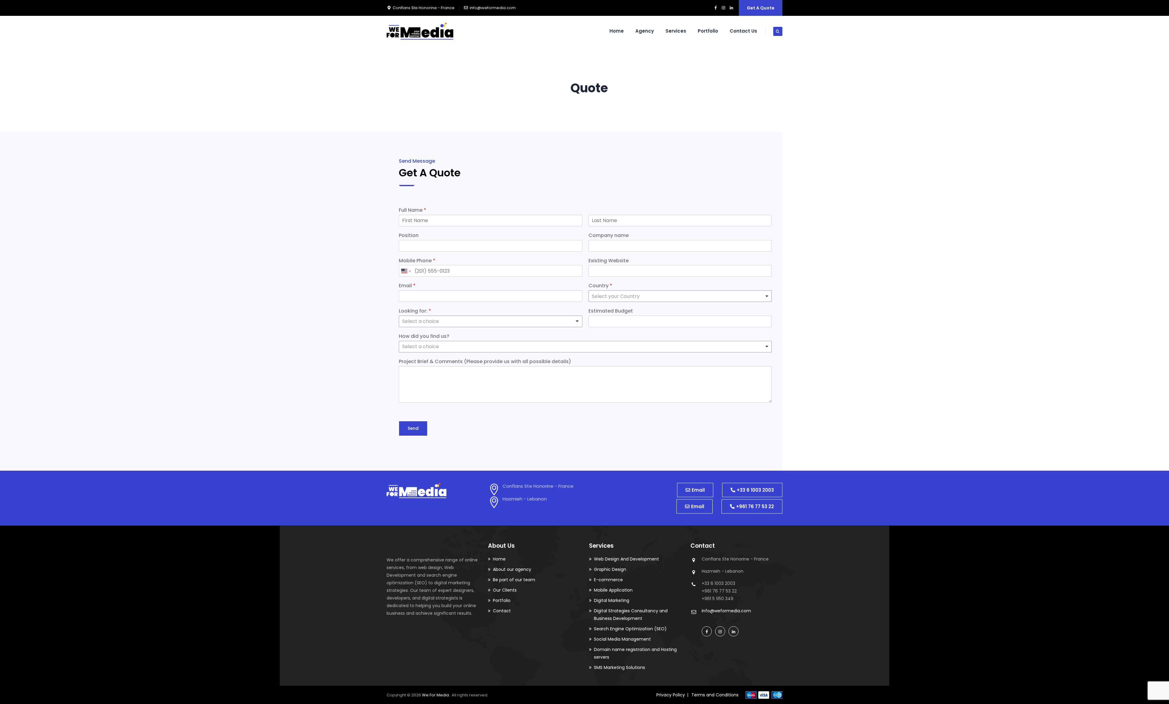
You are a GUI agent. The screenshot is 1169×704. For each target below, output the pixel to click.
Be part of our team (514, 580)
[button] (695, 490)
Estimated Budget (610, 311)
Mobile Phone (417, 261)
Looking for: (415, 311)
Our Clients (505, 590)
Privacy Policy (670, 695)
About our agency (512, 569)
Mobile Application (613, 590)
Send (413, 428)
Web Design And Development (626, 559)
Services (675, 31)
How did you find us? (424, 336)
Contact (502, 611)
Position (409, 235)
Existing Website (608, 261)
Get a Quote (760, 8)
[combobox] (680, 296)
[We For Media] (420, 31)
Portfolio (708, 31)
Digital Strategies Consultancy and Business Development (631, 614)
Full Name (412, 210)
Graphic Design (610, 569)
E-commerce (608, 580)
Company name (608, 235)
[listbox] (585, 346)
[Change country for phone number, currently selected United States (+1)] (405, 271)
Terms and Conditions (715, 695)
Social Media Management (622, 639)
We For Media (436, 695)
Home (616, 31)
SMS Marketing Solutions (619, 667)
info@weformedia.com (493, 8)
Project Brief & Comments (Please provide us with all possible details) (485, 362)
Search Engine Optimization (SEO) (630, 629)
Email (407, 286)
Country (600, 286)
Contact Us (743, 31)
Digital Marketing (611, 600)
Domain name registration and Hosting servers (635, 653)
